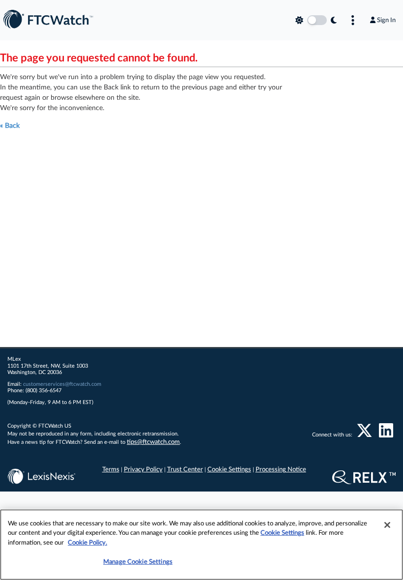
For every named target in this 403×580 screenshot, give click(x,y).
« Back (10, 125)
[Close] (387, 525)
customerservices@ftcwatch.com (62, 384)
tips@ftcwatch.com (153, 442)
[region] (201, 544)
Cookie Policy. (87, 543)
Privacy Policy (143, 469)
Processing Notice (281, 469)
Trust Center (185, 469)
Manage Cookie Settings (138, 562)
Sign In (386, 20)
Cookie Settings (229, 469)
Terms (110, 469)
